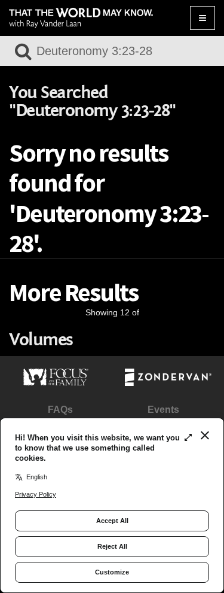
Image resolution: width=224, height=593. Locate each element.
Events (163, 410)
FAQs (60, 410)
